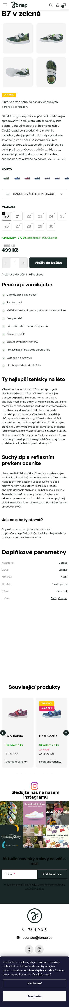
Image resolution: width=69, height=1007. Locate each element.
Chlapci (62, 598)
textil (64, 576)
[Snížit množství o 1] (6, 263)
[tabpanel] (7, 178)
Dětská (63, 562)
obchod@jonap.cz (37, 937)
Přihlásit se (52, 874)
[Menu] (5, 5)
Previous (3, 733)
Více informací (41, 974)
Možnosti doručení (14, 274)
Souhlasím (34, 996)
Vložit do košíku (48, 263)
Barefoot (62, 591)
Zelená (63, 569)
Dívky (54, 598)
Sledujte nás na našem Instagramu (35, 794)
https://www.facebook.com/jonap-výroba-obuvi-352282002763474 (29, 949)
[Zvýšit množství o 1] (23, 263)
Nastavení (34, 983)
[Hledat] (50, 5)
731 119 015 (37, 929)
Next (66, 733)
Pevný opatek (59, 584)
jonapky (39, 949)
